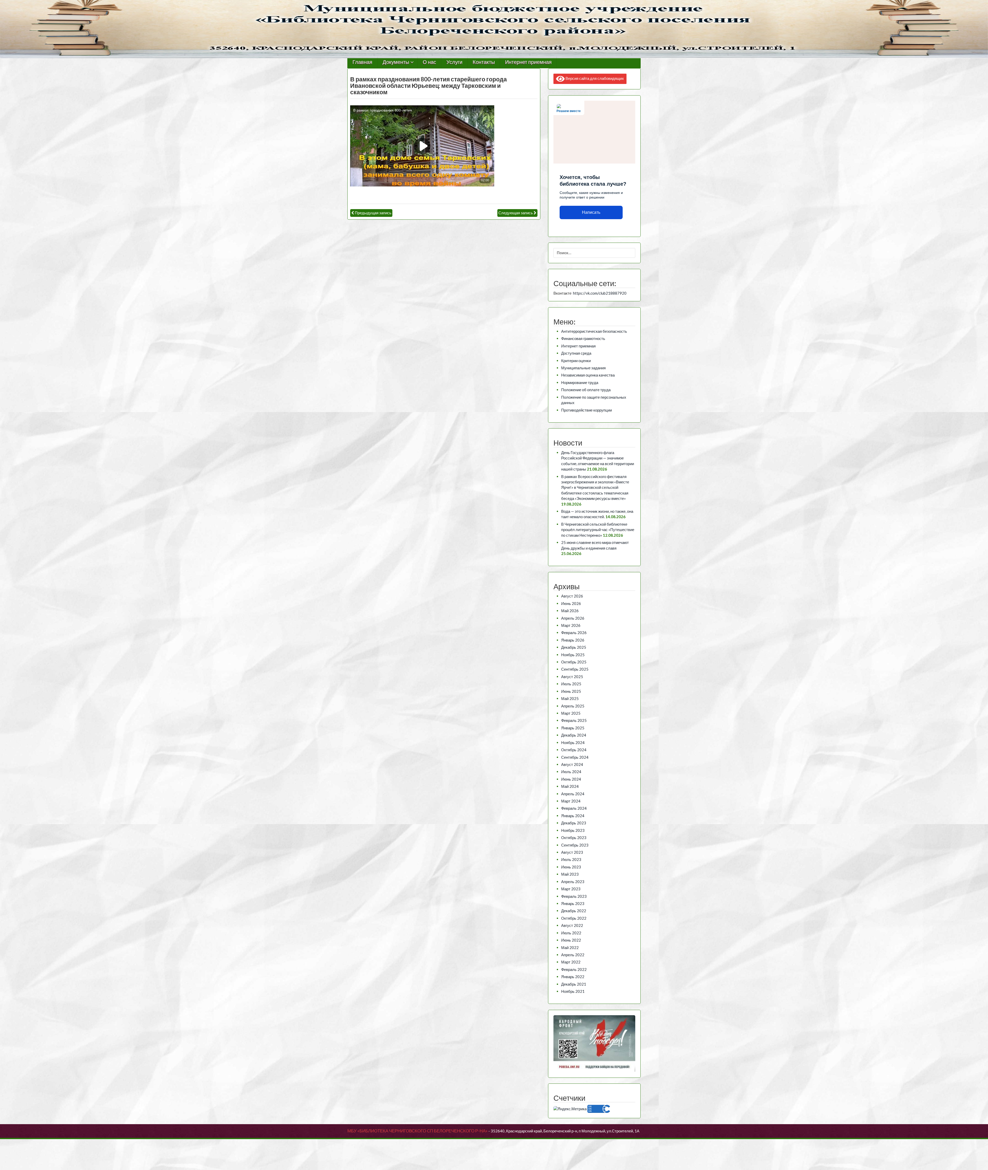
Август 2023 (572, 852)
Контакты (484, 62)
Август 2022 (572, 925)
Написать (591, 212)
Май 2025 (570, 698)
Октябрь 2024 (573, 749)
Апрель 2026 (572, 618)
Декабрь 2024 (573, 735)
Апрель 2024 (572, 793)
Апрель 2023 (572, 881)
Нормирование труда (579, 382)
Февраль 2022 (574, 969)
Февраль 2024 (574, 808)
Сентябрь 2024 (574, 757)
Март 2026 (570, 625)
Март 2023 (570, 888)
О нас (429, 62)
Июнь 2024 (571, 779)
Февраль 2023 (574, 896)
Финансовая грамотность (583, 338)
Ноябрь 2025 (573, 654)
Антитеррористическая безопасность (594, 331)
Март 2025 (570, 713)
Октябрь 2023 (573, 837)
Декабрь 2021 (573, 984)
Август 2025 (572, 676)
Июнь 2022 (571, 940)
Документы (396, 62)
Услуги (454, 62)
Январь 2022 (572, 976)
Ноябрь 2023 (573, 830)
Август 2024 (572, 764)
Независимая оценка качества (588, 375)
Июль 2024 (571, 771)
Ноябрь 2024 (573, 742)
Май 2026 (570, 610)
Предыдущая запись (373, 212)
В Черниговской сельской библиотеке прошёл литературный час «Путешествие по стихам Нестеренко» (597, 529)
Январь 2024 (572, 815)
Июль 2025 (571, 683)
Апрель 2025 (572, 706)
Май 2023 (570, 874)
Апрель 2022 (572, 954)
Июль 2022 (571, 932)
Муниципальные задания (583, 367)
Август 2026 (572, 596)
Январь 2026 (572, 640)
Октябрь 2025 (573, 662)
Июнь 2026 (571, 603)
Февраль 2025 (574, 720)
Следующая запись (515, 212)
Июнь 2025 (571, 691)
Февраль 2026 (574, 632)
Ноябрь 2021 (573, 991)
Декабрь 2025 (573, 647)
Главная (362, 62)
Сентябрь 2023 (574, 845)
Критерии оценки (576, 360)
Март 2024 (570, 801)
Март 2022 (570, 962)
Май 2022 (570, 947)
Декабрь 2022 (573, 910)
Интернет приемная (528, 62)
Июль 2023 (571, 859)
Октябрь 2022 (573, 918)
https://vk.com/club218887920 (600, 293)
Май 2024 (570, 786)
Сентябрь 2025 (574, 669)
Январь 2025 (572, 727)
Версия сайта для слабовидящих (594, 78)
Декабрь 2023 (573, 823)
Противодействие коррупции (586, 410)
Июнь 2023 (571, 867)
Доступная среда (576, 353)
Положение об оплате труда (586, 389)
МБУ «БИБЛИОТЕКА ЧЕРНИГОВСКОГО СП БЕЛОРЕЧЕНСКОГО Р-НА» (417, 1130)
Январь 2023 (572, 903)
